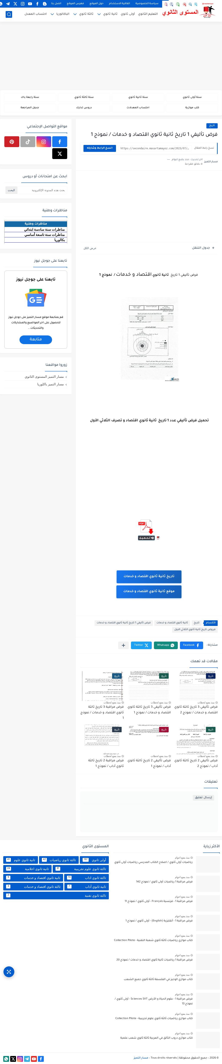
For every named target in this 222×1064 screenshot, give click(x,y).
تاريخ (212, 125)
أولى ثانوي (128, 14)
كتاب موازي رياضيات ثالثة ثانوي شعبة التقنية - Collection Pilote (153, 940)
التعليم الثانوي (148, 14)
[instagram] (22, 4)
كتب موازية (192, 108)
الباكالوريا (62, 14)
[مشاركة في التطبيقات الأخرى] (123, 645)
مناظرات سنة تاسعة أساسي (44, 234)
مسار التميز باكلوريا (50, 384)
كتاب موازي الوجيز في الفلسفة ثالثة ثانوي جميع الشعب (158, 979)
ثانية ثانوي (110, 14)
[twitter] (15, 4)
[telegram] (7, 4)
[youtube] (30, 4)
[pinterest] (11, 141)
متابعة (35, 340)
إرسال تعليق (203, 797)
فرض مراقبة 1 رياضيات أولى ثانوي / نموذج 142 (164, 881)
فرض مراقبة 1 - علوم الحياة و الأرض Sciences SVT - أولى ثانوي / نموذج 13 (154, 1001)
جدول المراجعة (30, 108)
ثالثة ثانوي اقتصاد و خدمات (34, 886)
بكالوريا (59, 240)
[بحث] (9, 14)
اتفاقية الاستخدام (119, 3)
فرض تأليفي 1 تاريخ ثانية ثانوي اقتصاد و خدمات (124, 623)
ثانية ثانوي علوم (21, 860)
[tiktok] (27, 141)
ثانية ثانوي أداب (87, 886)
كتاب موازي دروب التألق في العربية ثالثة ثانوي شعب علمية (156, 1038)
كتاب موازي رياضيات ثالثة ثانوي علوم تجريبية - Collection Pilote (154, 1018)
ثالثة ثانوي (86, 14)
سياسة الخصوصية (146, 3)
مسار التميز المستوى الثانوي (44, 376)
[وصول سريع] (8, 971)
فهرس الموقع (75, 3)
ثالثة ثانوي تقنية (57, 895)
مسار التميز (141, 1058)
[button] (191, 645)
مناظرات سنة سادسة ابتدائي (44, 229)
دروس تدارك (84, 108)
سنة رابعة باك (30, 97)
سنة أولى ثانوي (192, 97)
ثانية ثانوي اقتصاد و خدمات (172, 623)
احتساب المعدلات (138, 108)
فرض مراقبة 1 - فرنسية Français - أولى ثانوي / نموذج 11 (159, 901)
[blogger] (44, 4)
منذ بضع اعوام (182, 857)
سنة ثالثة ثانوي (84, 97)
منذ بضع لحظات (206, 702)
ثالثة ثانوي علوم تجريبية (81, 869)
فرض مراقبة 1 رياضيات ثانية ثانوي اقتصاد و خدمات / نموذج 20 (154, 960)
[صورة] (208, 864)
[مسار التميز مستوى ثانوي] (189, 10)
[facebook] (37, 4)
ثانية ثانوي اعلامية (28, 869)
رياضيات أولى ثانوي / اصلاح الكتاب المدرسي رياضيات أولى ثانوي (153, 862)
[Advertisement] (111, 56)
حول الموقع (96, 3)
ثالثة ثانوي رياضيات (59, 860)
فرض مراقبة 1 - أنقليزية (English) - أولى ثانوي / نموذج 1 (159, 921)
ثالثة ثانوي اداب (87, 878)
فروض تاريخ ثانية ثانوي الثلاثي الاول (194, 629)
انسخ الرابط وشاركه (100, 148)
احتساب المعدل (35, 14)
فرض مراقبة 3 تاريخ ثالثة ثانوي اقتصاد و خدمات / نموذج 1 (102, 713)
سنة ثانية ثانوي (138, 97)
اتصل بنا (56, 3)
